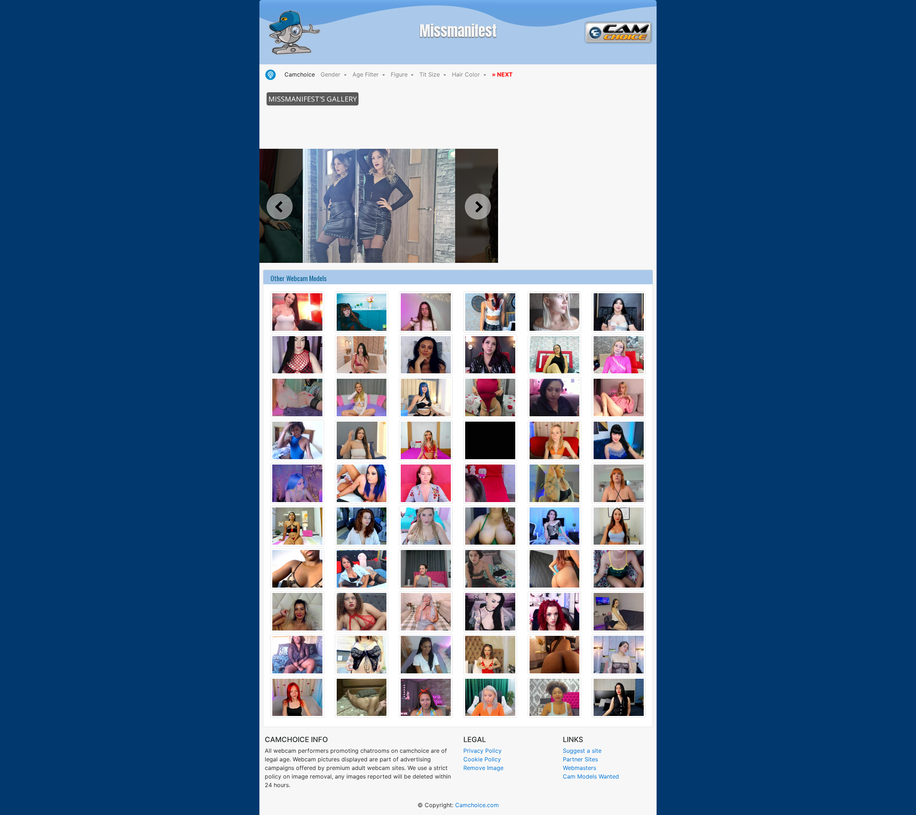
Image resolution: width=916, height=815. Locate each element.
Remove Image (483, 767)
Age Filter (366, 74)
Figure (400, 74)
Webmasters (579, 767)
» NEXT (502, 74)
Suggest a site (582, 750)
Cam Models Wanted (591, 776)
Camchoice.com (477, 805)
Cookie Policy (482, 759)
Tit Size (430, 74)
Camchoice (301, 74)
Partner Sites (580, 759)
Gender (331, 74)
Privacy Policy (482, 750)
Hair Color (467, 74)
